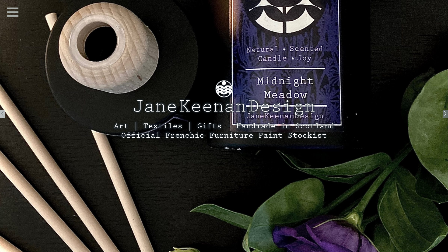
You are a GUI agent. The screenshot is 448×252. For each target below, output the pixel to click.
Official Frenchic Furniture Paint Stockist (224, 135)
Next (445, 126)
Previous (2, 126)
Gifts (209, 126)
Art (121, 126)
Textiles (162, 126)
